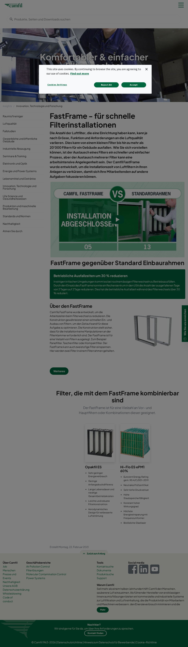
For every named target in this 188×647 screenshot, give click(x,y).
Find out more (79, 73)
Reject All (106, 84)
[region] (95, 79)
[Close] (146, 69)
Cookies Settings (57, 84)
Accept (134, 84)
